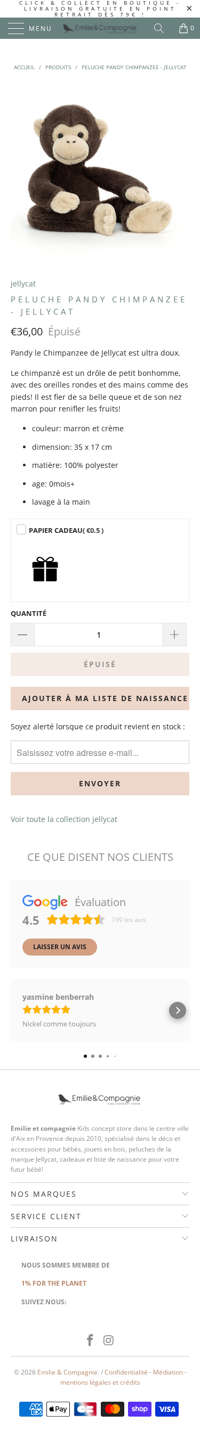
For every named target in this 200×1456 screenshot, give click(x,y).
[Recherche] (162, 28)
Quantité (28, 613)
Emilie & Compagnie (67, 1372)
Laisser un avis (59, 946)
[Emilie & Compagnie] (100, 28)
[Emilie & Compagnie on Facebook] (90, 1341)
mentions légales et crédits (100, 1382)
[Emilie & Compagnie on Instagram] (109, 1341)
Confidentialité (126, 1372)
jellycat (23, 283)
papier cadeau (66, 530)
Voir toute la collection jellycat (64, 819)
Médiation (168, 1372)
